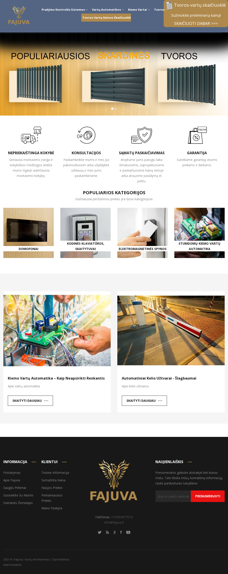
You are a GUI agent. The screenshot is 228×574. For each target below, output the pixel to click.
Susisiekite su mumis (18, 495)
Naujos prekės (52, 488)
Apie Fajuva (11, 480)
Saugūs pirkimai (14, 488)
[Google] (115, 532)
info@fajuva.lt (114, 522)
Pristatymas (11, 472)
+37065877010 (122, 517)
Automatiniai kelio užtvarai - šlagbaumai (159, 378)
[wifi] (107, 532)
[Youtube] (128, 532)
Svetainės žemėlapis (18, 503)
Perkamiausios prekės (52, 498)
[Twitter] (100, 532)
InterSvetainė (12, 564)
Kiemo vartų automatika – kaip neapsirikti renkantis (56, 378)
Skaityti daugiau (27, 400)
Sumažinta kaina (53, 480)
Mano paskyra (51, 508)
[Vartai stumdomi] (114, 73)
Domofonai (28, 248)
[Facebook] (121, 532)
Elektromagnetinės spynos (143, 248)
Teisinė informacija (55, 472)
